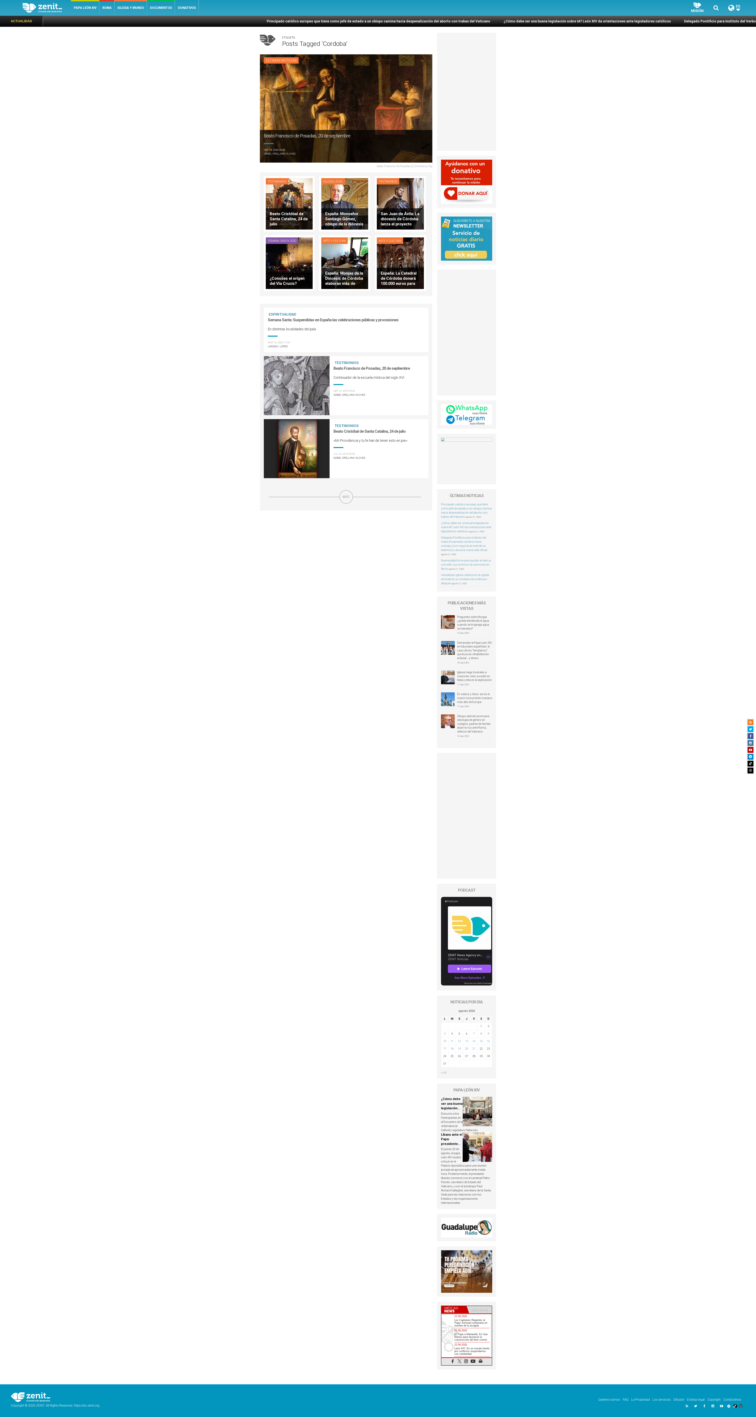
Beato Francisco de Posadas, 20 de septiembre (372, 368)
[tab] (454, 1309)
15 (481, 1041)
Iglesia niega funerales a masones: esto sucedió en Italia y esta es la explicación (474, 676)
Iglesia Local (333, 181)
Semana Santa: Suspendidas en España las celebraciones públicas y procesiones (333, 320)
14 (473, 1041)
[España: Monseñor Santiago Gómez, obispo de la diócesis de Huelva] (344, 203)
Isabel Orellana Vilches (280, 153)
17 (444, 1048)
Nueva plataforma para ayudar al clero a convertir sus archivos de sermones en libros (466, 564)
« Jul (443, 1072)
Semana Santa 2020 (282, 241)
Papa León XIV (85, 8)
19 (459, 1048)
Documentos (161, 8)
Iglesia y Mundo (131, 8)
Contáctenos (732, 1399)
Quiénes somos (609, 1399)
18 (452, 1048)
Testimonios (277, 181)
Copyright (714, 1399)
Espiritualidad (282, 314)
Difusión (679, 1399)
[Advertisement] (346, 532)
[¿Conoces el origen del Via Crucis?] (289, 263)
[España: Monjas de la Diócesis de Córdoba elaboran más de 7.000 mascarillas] (344, 263)
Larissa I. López (278, 346)
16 (488, 1041)
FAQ (625, 1399)
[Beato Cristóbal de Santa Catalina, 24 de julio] (289, 203)
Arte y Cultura (334, 241)
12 (459, 1041)
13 (466, 1041)
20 (466, 1048)
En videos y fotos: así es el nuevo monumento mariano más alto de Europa (474, 698)
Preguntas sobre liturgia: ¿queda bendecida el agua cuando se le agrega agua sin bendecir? (473, 622)
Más (346, 497)
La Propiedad (640, 1399)
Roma (107, 8)
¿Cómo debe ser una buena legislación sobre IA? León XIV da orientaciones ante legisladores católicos (302, 21)
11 (452, 1041)
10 (444, 1041)
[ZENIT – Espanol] (47, 8)
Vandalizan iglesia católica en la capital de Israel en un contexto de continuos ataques (465, 579)
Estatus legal (696, 1399)
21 (473, 1048)
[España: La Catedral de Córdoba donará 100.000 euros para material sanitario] (400, 263)
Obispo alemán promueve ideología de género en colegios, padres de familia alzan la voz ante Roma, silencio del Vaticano (473, 724)
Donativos (187, 8)
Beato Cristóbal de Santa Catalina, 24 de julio (370, 431)
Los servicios (661, 1399)
